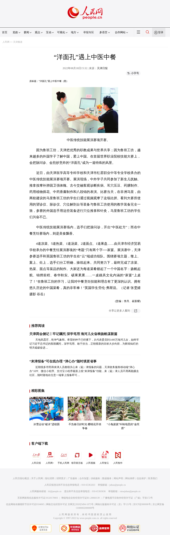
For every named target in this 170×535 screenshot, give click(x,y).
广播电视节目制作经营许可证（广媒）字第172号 (128, 498)
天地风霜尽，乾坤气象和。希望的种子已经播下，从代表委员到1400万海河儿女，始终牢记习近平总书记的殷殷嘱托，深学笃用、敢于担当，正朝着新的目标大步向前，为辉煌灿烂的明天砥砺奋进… (84, 343)
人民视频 (90, 463)
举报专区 (88, 32)
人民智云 (104, 463)
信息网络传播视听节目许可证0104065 (25, 504)
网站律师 (129, 478)
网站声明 (118, 478)
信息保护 (141, 478)
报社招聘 (49, 478)
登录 (160, 32)
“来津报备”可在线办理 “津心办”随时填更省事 (63, 361)
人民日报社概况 (21, 478)
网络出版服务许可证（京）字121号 (113, 504)
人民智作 (118, 463)
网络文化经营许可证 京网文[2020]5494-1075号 (69, 504)
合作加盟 (84, 478)
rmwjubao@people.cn (130, 491)
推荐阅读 (38, 325)
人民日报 (36, 463)
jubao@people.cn (117, 485)
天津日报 (102, 68)
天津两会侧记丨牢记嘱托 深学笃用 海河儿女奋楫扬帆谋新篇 (73, 334)
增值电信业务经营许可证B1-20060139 (80, 498)
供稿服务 (95, 478)
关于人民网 (37, 478)
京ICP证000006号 (142, 504)
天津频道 (17, 42)
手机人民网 (63, 463)
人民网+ (50, 463)
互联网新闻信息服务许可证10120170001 (37, 498)
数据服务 (107, 478)
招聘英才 (61, 478)
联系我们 (152, 478)
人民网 (5, 42)
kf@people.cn (54, 491)
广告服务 (72, 478)
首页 (4, 32)
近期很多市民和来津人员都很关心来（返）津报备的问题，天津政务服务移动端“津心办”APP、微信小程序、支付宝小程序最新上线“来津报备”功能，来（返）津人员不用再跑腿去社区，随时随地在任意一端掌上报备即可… (84, 371)
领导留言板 (77, 463)
